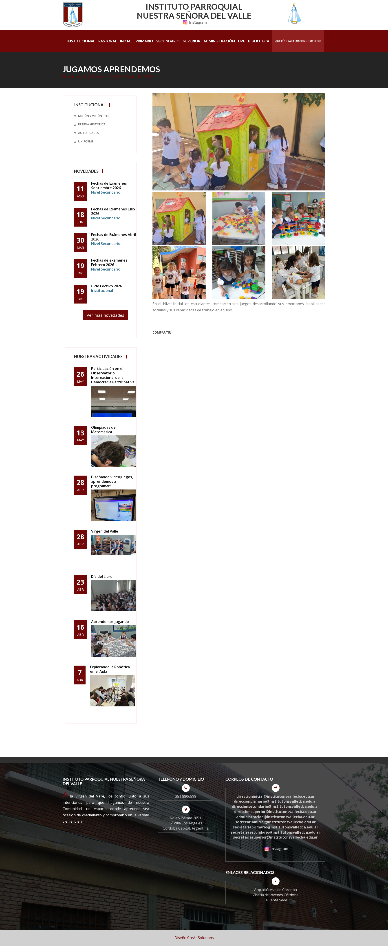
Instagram (198, 22)
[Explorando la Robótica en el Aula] (112, 690)
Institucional (81, 41)
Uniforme (85, 141)
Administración (219, 41)
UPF (241, 41)
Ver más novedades (105, 315)
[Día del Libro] (113, 596)
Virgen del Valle (104, 531)
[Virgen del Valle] (113, 550)
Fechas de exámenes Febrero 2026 (109, 264)
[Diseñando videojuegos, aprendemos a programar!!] (113, 505)
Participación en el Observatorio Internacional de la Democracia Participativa (112, 375)
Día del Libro (101, 576)
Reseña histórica (91, 124)
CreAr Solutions (200, 937)
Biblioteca (258, 41)
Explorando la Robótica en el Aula (110, 669)
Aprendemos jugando (110, 621)
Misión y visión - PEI (93, 116)
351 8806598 (185, 796)
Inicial (126, 41)
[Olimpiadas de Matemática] (113, 451)
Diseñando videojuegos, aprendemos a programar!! (112, 481)
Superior (191, 41)
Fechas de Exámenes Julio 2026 (113, 213)
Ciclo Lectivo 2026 (106, 288)
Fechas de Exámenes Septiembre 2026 (109, 187)
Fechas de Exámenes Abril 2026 (113, 239)
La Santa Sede (275, 900)
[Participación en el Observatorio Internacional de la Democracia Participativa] (113, 401)
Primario (144, 41)
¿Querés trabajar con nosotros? (298, 40)
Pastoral (107, 41)
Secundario (168, 41)
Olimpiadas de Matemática (103, 429)
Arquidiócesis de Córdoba (275, 889)
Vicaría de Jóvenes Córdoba (275, 894)
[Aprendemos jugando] (113, 641)
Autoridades (88, 133)
